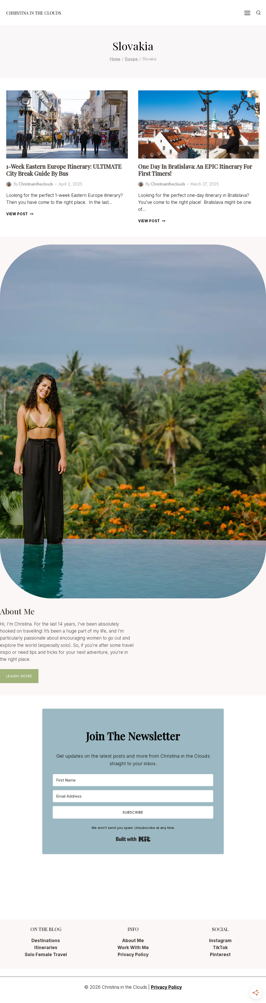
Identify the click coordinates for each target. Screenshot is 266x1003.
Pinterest (220, 954)
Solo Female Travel (46, 954)
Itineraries (45, 947)
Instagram (220, 940)
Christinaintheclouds (36, 184)
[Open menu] (247, 13)
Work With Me (133, 947)
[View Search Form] (258, 13)
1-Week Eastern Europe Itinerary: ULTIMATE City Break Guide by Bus (64, 169)
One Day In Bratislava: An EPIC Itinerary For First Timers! (195, 169)
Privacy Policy (133, 954)
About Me (133, 940)
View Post (20, 214)
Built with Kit (133, 839)
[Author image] (8, 184)
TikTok (220, 947)
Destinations (45, 940)
